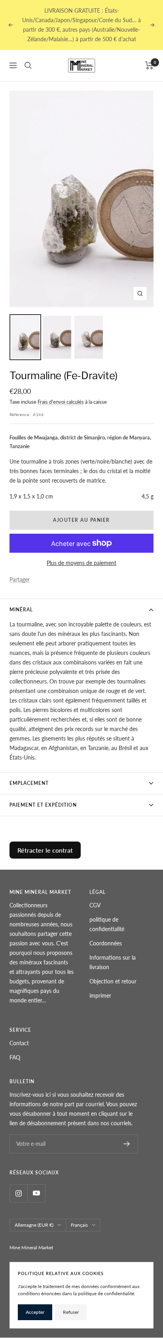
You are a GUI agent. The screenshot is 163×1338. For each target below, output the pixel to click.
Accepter (35, 1312)
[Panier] (149, 65)
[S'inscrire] (126, 1144)
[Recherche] (28, 65)
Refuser (71, 1312)
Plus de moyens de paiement (81, 562)
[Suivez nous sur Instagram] (18, 1193)
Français (79, 1225)
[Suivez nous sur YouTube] (36, 1193)
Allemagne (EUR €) (34, 1225)
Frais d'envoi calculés (61, 402)
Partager (19, 579)
